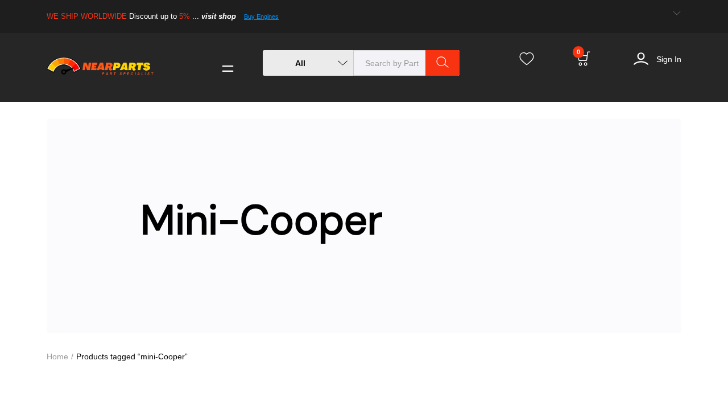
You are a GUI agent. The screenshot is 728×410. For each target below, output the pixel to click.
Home (58, 356)
